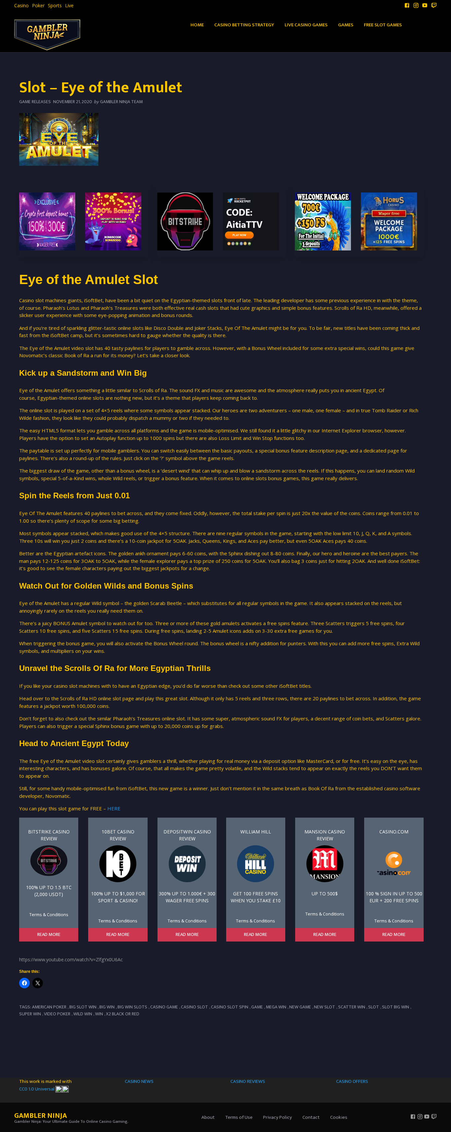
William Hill (255, 831)
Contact (311, 1117)
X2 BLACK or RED (122, 1014)
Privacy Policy (277, 1117)
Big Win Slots (132, 1007)
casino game (164, 1007)
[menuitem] (21, 5)
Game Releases (35, 101)
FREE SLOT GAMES (383, 25)
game (257, 1007)
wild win (82, 1014)
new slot (324, 1007)
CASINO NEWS (139, 1081)
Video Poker (57, 1014)
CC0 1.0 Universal (37, 1089)
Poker (38, 5)
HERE (114, 808)
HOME (197, 25)
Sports (55, 5)
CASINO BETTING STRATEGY (244, 25)
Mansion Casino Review (324, 835)
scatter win (351, 1007)
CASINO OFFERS (352, 1081)
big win (107, 1007)
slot (373, 1007)
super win (30, 1014)
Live (69, 5)
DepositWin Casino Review (187, 835)
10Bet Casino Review (118, 835)
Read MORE (48, 935)
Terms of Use (239, 1117)
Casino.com (393, 831)
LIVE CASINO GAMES (306, 25)
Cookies (338, 1117)
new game (300, 1007)
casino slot (194, 1007)
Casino (21, 5)
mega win (276, 1007)
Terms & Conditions (48, 914)
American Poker (49, 1007)
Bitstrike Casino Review (49, 835)
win (99, 1014)
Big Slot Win (82, 1007)
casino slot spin (229, 1007)
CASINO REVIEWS (247, 1081)
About (208, 1117)
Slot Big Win (395, 1007)
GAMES (345, 25)
